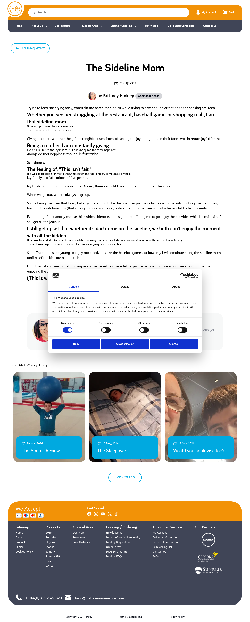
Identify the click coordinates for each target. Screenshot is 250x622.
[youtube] (103, 515)
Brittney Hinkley (118, 96)
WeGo (49, 566)
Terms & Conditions (130, 617)
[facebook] (89, 515)
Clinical (20, 547)
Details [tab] (125, 286)
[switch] (106, 330)
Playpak (50, 542)
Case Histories (81, 542)
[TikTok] (116, 515)
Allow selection (125, 344)
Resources (79, 537)
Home (18, 26)
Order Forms (113, 547)
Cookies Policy (24, 552)
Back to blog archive (33, 48)
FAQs (156, 556)
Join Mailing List (162, 547)
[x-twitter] (110, 515)
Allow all (174, 344)
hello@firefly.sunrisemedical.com (99, 598)
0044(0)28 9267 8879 (44, 598)
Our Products (63, 26)
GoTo (49, 533)
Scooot (50, 547)
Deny (76, 344)
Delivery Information (165, 537)
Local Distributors (116, 552)
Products (21, 542)
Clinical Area (90, 26)
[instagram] (96, 515)
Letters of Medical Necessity (123, 537)
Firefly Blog (151, 26)
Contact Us (210, 26)
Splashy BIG (53, 556)
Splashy (50, 552)
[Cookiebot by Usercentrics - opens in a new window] (183, 275)
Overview (78, 533)
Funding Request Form (119, 542)
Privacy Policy (176, 617)
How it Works (114, 533)
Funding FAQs (114, 556)
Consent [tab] (74, 286)
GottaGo (51, 537)
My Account (209, 12)
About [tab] (176, 286)
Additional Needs (148, 96)
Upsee (49, 561)
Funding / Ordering (120, 26)
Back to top (125, 477)
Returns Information (165, 542)
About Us (37, 26)
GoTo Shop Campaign (181, 26)
